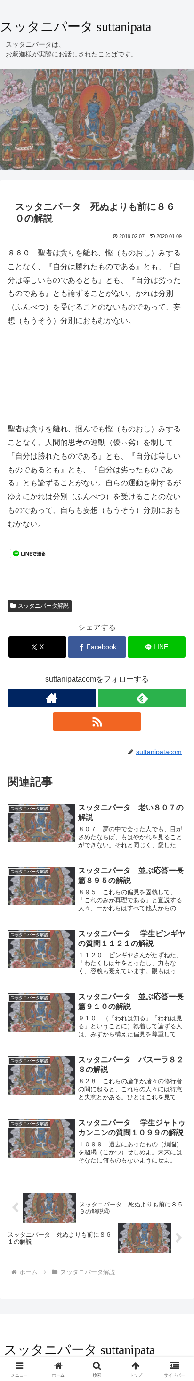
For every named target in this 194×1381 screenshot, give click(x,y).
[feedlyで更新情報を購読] (142, 698)
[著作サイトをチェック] (52, 698)
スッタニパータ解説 (43, 606)
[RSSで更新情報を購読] (97, 721)
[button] (174, 1204)
